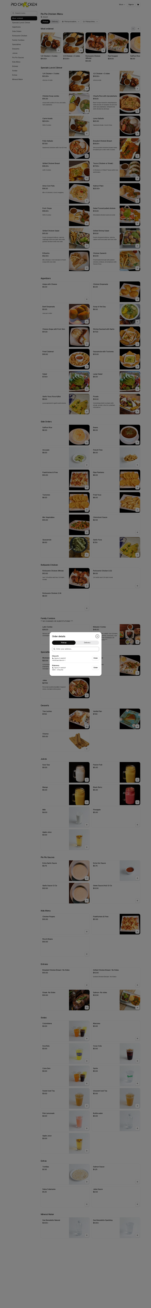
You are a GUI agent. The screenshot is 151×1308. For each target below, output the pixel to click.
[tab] (64, 643)
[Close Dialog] (97, 636)
